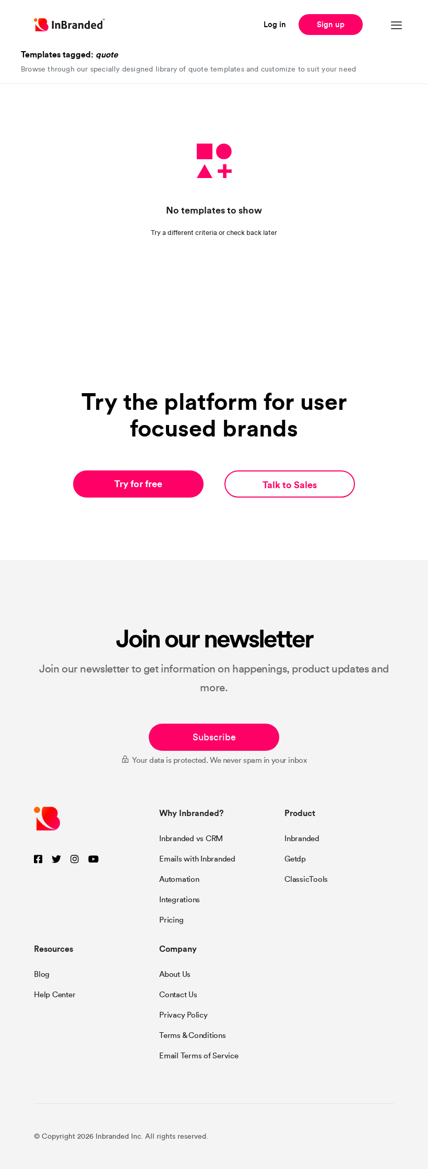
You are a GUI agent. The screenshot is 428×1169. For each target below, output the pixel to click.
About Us (175, 974)
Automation (179, 879)
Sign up (330, 24)
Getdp (295, 859)
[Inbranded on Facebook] (38, 860)
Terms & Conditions (192, 1035)
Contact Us (178, 994)
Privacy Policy (183, 1015)
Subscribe (214, 737)
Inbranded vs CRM (191, 838)
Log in (275, 24)
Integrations (179, 899)
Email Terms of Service (199, 1055)
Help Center (54, 994)
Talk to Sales (290, 485)
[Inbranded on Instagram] (74, 860)
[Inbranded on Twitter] (56, 860)
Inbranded (301, 838)
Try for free (138, 484)
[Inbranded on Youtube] (93, 860)
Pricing (171, 920)
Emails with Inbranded (197, 859)
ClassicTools (306, 879)
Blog (42, 974)
